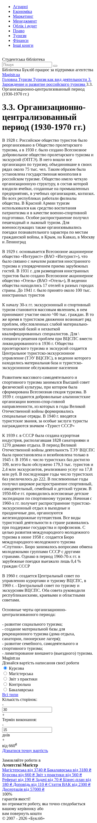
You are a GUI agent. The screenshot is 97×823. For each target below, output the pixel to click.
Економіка (22, 11)
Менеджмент (25, 21)
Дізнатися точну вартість (25, 750)
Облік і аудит (25, 26)
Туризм (19, 35)
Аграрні (20, 6)
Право (19, 30)
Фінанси (21, 40)
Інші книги (23, 45)
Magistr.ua (11, 74)
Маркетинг (23, 16)
